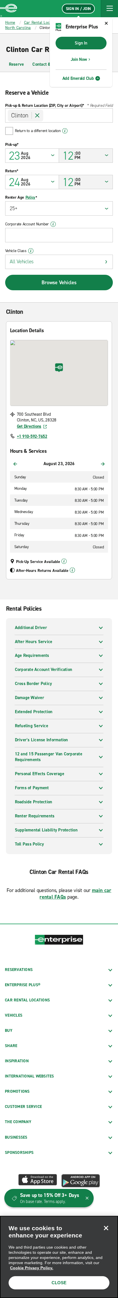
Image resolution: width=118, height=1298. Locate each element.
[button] (109, 8)
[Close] (106, 1228)
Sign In (81, 43)
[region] (59, 1257)
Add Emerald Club (78, 78)
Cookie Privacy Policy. (31, 1268)
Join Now (79, 59)
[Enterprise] (8, 8)
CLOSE (59, 1282)
